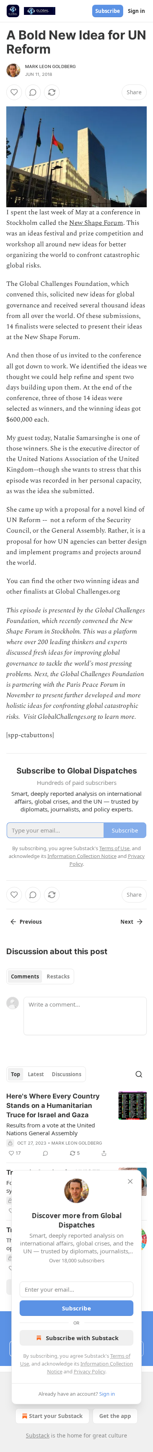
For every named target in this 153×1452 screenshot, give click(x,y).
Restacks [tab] (58, 976)
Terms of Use (114, 848)
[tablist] (40, 976)
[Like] (14, 92)
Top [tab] (15, 1074)
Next (126, 921)
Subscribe (107, 10)
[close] (130, 1181)
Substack (37, 1435)
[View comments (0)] (33, 92)
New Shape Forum (96, 223)
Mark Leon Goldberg (50, 66)
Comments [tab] (25, 976)
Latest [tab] (36, 1074)
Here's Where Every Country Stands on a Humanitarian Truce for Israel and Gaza (53, 1105)
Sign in (136, 10)
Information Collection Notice (82, 856)
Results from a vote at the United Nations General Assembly (50, 1129)
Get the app (115, 1416)
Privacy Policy (89, 1371)
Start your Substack (56, 1416)
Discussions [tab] (66, 1074)
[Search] (139, 1074)
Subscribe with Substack (82, 1338)
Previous (31, 921)
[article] (76, 1124)
